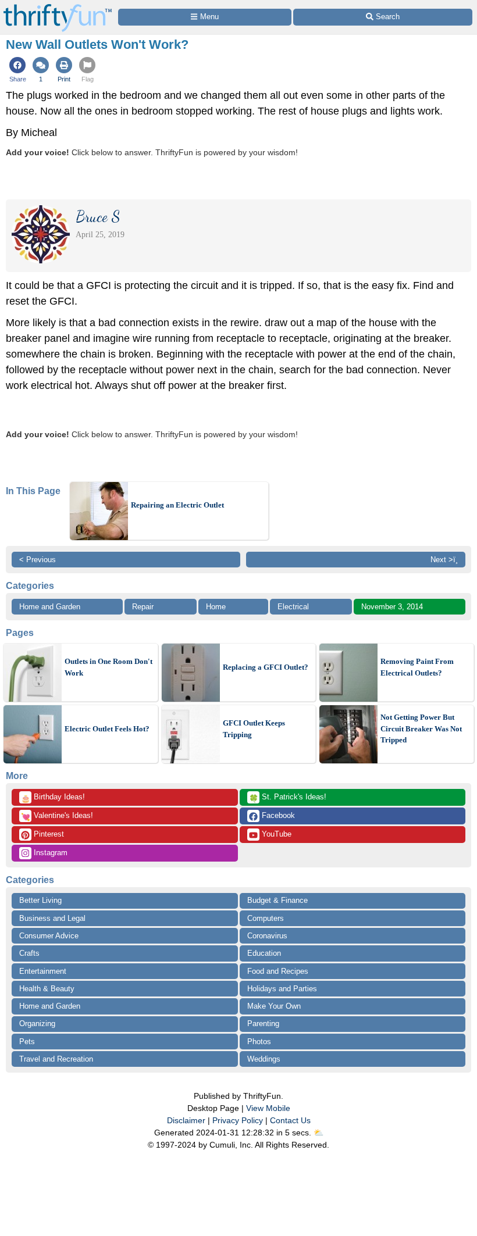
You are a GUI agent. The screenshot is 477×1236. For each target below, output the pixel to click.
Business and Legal (52, 918)
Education (264, 953)
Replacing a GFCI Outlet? (265, 667)
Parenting (263, 1023)
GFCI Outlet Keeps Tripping (254, 729)
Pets (27, 1041)
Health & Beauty (46, 988)
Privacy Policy (237, 1120)
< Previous (37, 559)
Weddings (263, 1059)
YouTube (275, 834)
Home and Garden (49, 606)
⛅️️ (318, 1132)
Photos (259, 1041)
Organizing (37, 1023)
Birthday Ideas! (53, 797)
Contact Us (290, 1120)
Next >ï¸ (444, 559)
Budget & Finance (277, 900)
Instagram (49, 852)
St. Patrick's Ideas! (287, 797)
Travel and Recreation (56, 1059)
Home (216, 606)
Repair (143, 606)
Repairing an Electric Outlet (177, 505)
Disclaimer (186, 1120)
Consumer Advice (49, 935)
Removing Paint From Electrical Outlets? (417, 667)
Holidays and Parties (282, 988)
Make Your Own (274, 1006)
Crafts (29, 953)
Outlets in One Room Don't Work (108, 667)
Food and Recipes (277, 971)
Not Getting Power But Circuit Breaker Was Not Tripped (421, 728)
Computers (265, 918)
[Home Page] (57, 7)
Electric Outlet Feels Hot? (107, 728)
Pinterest (47, 834)
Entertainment (42, 971)
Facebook (277, 815)
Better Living (40, 900)
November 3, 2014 (392, 606)
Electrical (293, 606)
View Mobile (268, 1108)
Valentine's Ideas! (57, 816)
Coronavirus (267, 935)
